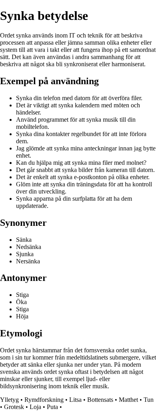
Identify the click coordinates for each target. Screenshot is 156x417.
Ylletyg (9, 399)
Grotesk (14, 406)
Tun (149, 399)
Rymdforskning (44, 399)
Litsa (75, 399)
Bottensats (100, 399)
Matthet (128, 399)
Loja (35, 406)
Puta (52, 406)
